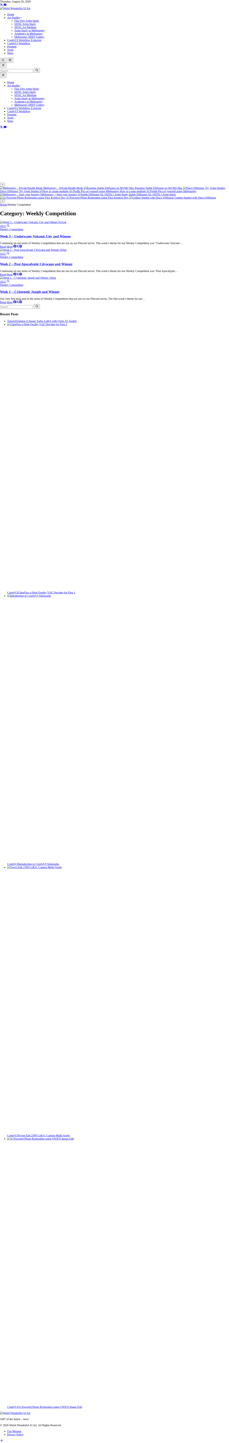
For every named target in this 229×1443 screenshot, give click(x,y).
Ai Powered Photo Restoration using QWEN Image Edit (50, 1406)
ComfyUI (12, 592)
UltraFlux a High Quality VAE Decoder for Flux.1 (46, 592)
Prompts (11, 114)
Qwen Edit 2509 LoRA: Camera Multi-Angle (44, 1135)
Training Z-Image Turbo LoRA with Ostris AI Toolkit (46, 321)
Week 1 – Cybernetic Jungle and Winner (30, 292)
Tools (10, 117)
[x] (17, 246)
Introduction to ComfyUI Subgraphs (38, 864)
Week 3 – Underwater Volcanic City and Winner (35, 236)
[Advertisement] (114, 156)
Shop (10, 121)
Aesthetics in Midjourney (28, 101)
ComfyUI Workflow (18, 111)
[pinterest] (20, 246)
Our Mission (14, 1431)
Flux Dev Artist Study (26, 88)
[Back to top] (1, 1441)
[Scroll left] (2, 185)
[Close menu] (3, 75)
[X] (2, 5)
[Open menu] (10, 60)
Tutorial (11, 321)
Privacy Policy (15, 1434)
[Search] (37, 70)
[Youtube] (5, 5)
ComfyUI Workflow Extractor (24, 108)
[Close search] (3, 65)
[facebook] (14, 246)
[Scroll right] (2, 201)
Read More (6, 246)
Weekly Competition (11, 229)
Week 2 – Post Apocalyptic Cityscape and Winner (36, 264)
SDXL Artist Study (25, 92)
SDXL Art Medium (25, 95)
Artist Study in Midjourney (29, 98)
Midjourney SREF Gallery (29, 104)
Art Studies (13, 85)
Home (10, 82)
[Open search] (3, 60)
